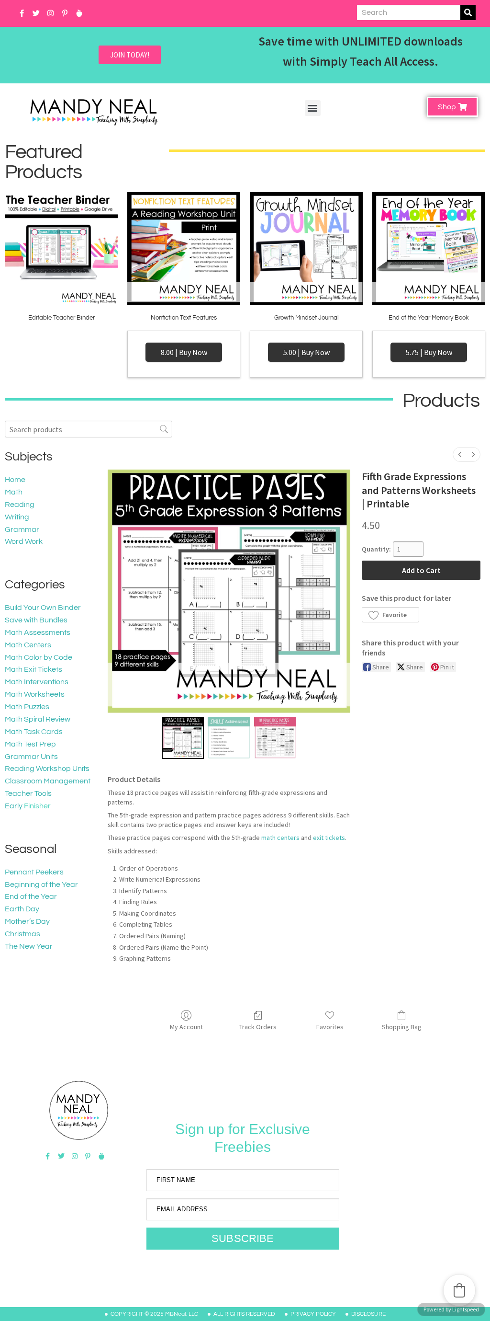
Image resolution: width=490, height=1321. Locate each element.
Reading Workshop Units (47, 768)
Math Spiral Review (37, 719)
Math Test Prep (30, 744)
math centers (280, 837)
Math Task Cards (34, 731)
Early (13, 806)
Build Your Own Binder (43, 607)
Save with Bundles (36, 620)
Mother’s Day (27, 921)
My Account (186, 1026)
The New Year (29, 946)
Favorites (330, 1026)
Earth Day (22, 909)
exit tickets (329, 837)
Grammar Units (31, 756)
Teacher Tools (28, 793)
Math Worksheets (35, 694)
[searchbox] (88, 429)
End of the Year (31, 896)
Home (15, 479)
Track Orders (258, 1026)
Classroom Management (47, 781)
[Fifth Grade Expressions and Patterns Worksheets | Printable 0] (183, 738)
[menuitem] (460, 454)
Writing (17, 517)
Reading (19, 504)
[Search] (468, 12)
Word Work (24, 541)
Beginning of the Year (41, 884)
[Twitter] (36, 13)
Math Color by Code (38, 657)
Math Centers (28, 645)
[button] (313, 108)
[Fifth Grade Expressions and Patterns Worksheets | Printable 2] (275, 738)
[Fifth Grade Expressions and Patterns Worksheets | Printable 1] (229, 738)
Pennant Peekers (34, 872)
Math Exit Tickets (33, 669)
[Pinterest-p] (64, 13)
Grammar (22, 529)
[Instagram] (50, 13)
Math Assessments (37, 632)
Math (13, 492)
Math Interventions (36, 682)
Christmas (22, 934)
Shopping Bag (402, 1026)
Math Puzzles (27, 707)
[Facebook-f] (21, 13)
